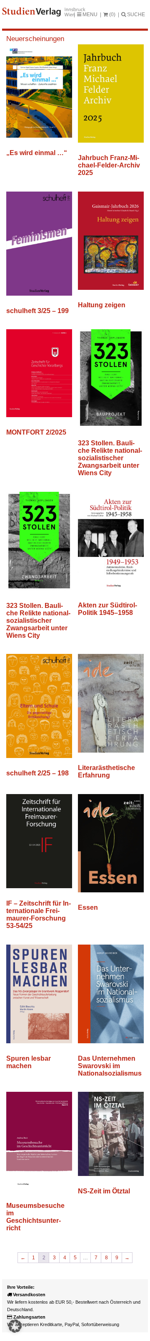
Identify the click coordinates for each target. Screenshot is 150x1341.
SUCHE (135, 14)
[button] (15, 1326)
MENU (89, 14)
